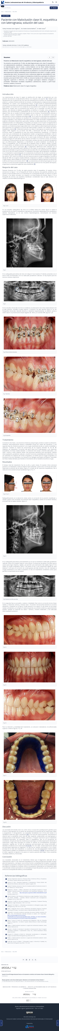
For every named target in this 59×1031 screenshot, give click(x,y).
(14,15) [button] (42, 850)
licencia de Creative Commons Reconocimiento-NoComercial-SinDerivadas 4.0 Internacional (29, 1019)
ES (49, 57)
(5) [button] (15, 129)
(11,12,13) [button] (28, 846)
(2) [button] (36, 105)
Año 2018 (15, 11)
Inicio (2, 11)
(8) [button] (27, 161)
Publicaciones (8, 11)
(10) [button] (27, 834)
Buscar (54, 8)
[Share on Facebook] (29, 959)
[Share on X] (32, 959)
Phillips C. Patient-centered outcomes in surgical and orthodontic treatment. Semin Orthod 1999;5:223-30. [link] (30, 926)
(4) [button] (30, 116)
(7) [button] (20, 154)
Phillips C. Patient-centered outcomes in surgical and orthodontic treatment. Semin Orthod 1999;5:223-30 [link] (30, 938)
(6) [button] (25, 146)
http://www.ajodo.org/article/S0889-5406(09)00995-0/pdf (33, 892)
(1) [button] (46, 99)
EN (53, 57)
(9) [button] (34, 164)
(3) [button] (48, 111)
